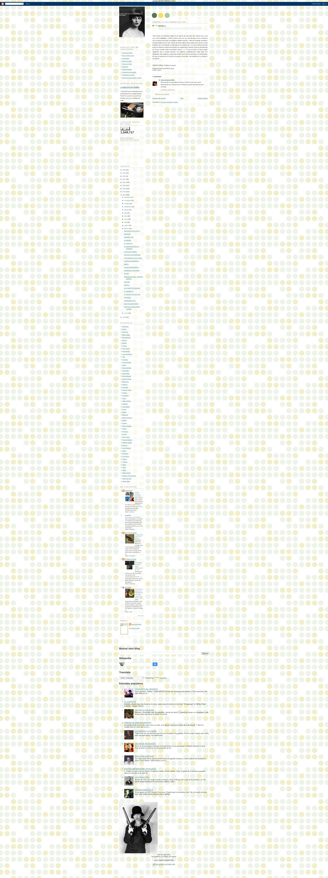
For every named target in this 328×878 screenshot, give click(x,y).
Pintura (124, 429)
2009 (124, 185)
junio (125, 216)
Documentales (126, 362)
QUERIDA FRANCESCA (144, 790)
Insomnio (125, 387)
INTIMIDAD (127, 240)
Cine (123, 357)
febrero (126, 228)
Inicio (181, 98)
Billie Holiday (126, 335)
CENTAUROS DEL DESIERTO (146, 689)
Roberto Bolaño (127, 442)
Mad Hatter (128, 491)
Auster (124, 329)
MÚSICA (162, 26)
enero (126, 313)
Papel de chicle (127, 61)
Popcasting (125, 58)
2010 (124, 182)
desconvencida (166, 80)
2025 (124, 173)
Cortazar (125, 359)
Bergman (125, 332)
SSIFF (124, 451)
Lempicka (125, 395)
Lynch (124, 409)
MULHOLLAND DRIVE (131, 304)
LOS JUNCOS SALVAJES (132, 288)
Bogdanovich (126, 337)
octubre (126, 203)
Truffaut (124, 462)
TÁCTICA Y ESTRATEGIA (132, 255)
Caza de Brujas (127, 354)
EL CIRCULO (128, 243)
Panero (124, 423)
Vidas (124, 467)
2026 (124, 170)
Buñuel (124, 343)
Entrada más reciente (159, 98)
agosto (126, 210)
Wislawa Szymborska (129, 476)
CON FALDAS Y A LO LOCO (133, 258)
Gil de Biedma (126, 376)
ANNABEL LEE (128, 237)
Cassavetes (126, 351)
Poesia (124, 434)
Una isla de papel (131, 533)
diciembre (127, 197)
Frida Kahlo (125, 373)
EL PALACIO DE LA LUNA (132, 294)
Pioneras (125, 431)
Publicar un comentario (162, 94)
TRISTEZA (127, 297)
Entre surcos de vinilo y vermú (131, 78)
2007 (124, 191)
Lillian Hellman (126, 401)
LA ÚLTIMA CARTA (142, 777)
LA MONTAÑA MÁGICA (131, 267)
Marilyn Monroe (127, 417)
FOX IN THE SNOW (130, 252)
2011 (124, 179)
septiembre (128, 206)
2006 (124, 195)
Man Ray (125, 415)
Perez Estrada (126, 426)
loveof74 (128, 515)
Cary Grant (125, 348)
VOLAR (126, 273)
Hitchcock (125, 381)
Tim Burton (125, 456)
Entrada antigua (203, 98)
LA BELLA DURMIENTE (131, 261)
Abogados (125, 326)
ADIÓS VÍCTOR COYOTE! (138, 494)
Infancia (124, 384)
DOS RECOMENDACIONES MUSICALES (140, 769)
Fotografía (125, 370)
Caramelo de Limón (128, 75)
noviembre (127, 200)
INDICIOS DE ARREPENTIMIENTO (137, 723)
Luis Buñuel (126, 406)
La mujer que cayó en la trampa (139, 536)
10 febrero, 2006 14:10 (168, 89)
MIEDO (126, 264)
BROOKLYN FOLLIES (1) (132, 231)
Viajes (124, 465)
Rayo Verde (126, 437)
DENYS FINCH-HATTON (144, 756)
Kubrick (124, 393)
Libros (159, 70)
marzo (126, 225)
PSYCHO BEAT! (127, 53)
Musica (124, 420)
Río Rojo (125, 67)
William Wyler (126, 473)
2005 (124, 317)
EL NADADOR (128, 291)
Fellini (124, 365)
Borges (124, 340)
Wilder (124, 470)
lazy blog (128, 587)
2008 (124, 188)
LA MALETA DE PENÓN (129, 87)
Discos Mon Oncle (128, 55)
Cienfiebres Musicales (129, 72)
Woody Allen (126, 481)
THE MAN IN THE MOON (144, 710)
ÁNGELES (127, 234)
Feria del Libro (126, 368)
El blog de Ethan (130, 559)
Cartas (124, 346)
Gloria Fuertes (126, 379)
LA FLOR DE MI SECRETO (145, 744)
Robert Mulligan (127, 440)
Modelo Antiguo (127, 69)
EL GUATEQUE (130, 702)
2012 (124, 176)
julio (125, 213)
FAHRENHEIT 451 (130, 301)
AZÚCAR (127, 282)
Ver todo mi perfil (134, 628)
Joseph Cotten (126, 390)
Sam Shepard (126, 448)
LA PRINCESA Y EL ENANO (145, 731)
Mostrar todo (141, 615)
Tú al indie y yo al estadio (133, 517)
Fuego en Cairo (127, 64)
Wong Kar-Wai (126, 478)
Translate (162, 678)
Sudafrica (125, 453)
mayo (126, 219)
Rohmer (124, 445)
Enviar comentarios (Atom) (169, 102)
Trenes (124, 459)
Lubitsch (125, 404)
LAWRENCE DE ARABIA (131, 270)
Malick (124, 412)
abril (125, 222)
